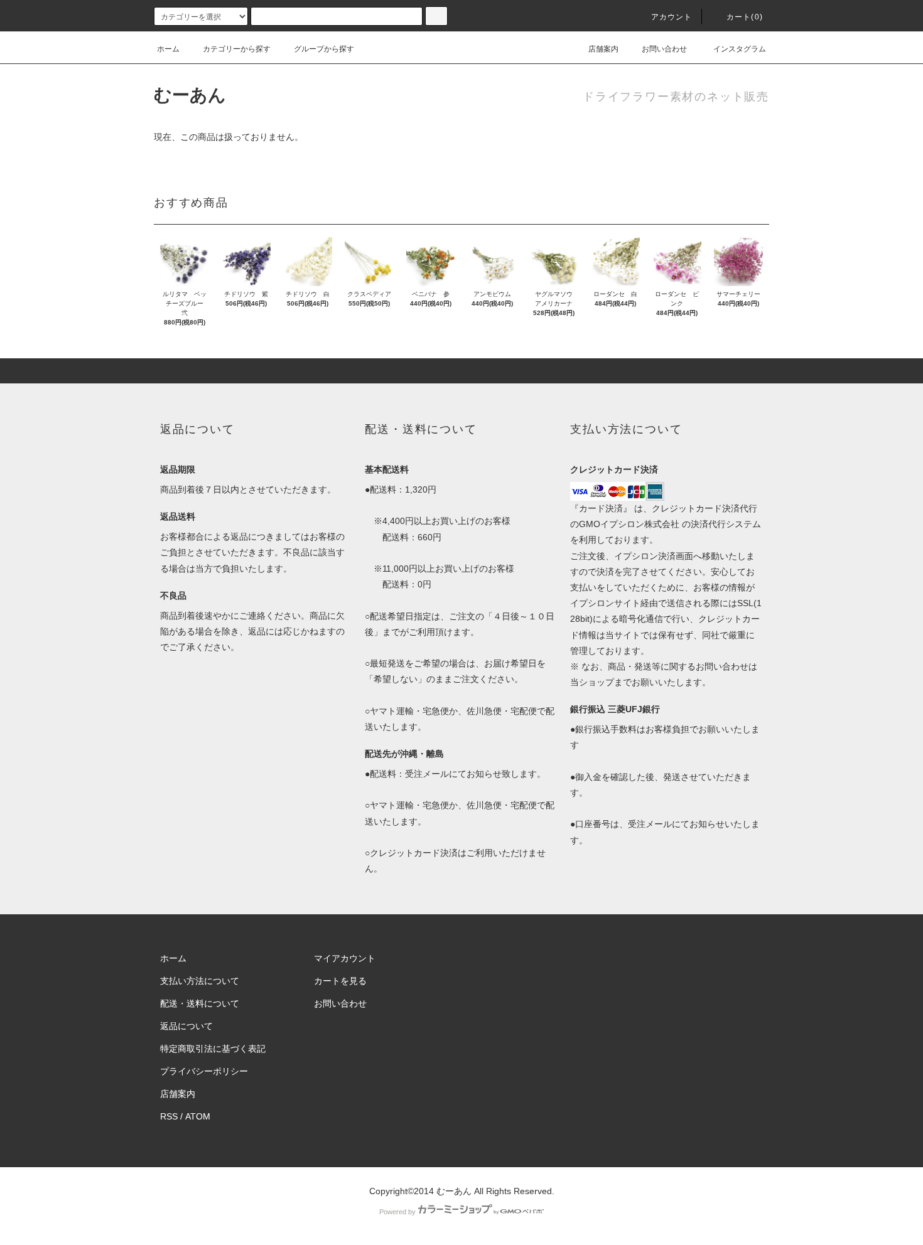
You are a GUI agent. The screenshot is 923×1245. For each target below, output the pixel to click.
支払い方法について (199, 981)
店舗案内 (603, 49)
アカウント (672, 17)
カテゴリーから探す (237, 49)
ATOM (197, 1116)
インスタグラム (739, 49)
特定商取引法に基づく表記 (213, 1049)
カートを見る (340, 981)
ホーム (168, 49)
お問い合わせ (664, 49)
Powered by (397, 1212)
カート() (744, 17)
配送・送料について (199, 1003)
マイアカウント (344, 958)
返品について (186, 1026)
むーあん (190, 95)
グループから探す (324, 49)
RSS (169, 1116)
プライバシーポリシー (204, 1071)
